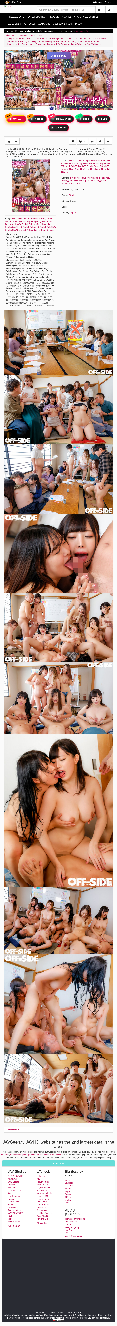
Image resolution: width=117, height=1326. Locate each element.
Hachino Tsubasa (44, 1213)
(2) (84, 141)
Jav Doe (68, 1230)
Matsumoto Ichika (45, 1193)
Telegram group (72, 1227)
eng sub (22, 229)
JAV (66, 1233)
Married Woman (100, 160)
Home (11, 35)
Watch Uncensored (73, 1235)
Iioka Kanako (42, 1184)
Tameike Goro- (15, 1210)
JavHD (80, 166)
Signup (98, 2)
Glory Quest (13, 1201)
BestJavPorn (92, 166)
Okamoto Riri (92, 180)
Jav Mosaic (44, 23)
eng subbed (48, 229)
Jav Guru (75, 169)
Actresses (29, 23)
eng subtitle (34, 229)
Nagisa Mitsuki (43, 1187)
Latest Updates (36, 16)
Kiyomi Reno (92, 177)
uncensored (15, 1154)
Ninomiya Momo (77, 180)
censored (5, 1154)
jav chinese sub (44, 1154)
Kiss (108, 163)
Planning (99, 163)
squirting (37, 221)
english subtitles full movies (34, 224)
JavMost (69, 1182)
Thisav (68, 1197)
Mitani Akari (42, 1201)
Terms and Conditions (75, 1218)
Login (109, 2)
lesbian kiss (13, 224)
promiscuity (49, 221)
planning (26, 221)
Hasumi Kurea (43, 1181)
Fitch (10, 1215)
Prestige (11, 1184)
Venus (11, 1218)
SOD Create (13, 1181)
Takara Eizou (14, 1221)
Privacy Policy (71, 1221)
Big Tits (74, 160)
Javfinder (96, 169)
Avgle (67, 1191)
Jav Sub (67, 16)
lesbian (36, 218)
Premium (12, 1198)
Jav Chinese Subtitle (86, 16)
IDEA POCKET (14, 1190)
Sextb (104, 166)
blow (16, 218)
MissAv (79, 23)
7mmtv (66, 171)
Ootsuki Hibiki (43, 1204)
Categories (14, 23)
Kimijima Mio (42, 1218)
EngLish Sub (69, 166)
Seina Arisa (42, 1210)
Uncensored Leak (62, 23)
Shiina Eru (75, 183)
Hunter (11, 1204)
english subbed (29, 227)
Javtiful (106, 169)
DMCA (68, 1224)
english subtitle (46, 227)
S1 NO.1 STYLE (15, 1176)
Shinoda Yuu (42, 1190)
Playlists (53, 16)
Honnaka (12, 1207)
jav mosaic (56, 1154)
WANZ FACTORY (15, 1213)
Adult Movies (36, 35)
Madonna (12, 1187)
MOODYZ (12, 1178)
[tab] (13, 1130)
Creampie (85, 160)
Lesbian (88, 163)
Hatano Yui (41, 1176)
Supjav (68, 1194)
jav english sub (29, 1154)
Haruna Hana (43, 1198)
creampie (25, 218)
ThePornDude (15, 2)
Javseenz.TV (82, 31)
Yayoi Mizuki (42, 1215)
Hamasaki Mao (43, 1196)
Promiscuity (76, 163)
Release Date (16, 16)
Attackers (12, 1193)
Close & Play (58, 56)
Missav (85, 169)
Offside (72, 195)
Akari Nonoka (77, 177)
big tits (46, 218)
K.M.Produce (14, 1196)
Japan (73, 212)
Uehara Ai (41, 1207)
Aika (38, 1178)
